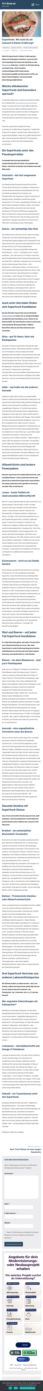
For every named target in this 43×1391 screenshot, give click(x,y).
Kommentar (9, 1173)
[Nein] (41, 1386)
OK (10, 1388)
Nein (15, 1388)
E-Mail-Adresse (10, 1213)
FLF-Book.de (9, 3)
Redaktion (14, 50)
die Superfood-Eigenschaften (26, 103)
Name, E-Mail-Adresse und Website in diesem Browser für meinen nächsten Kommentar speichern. (21, 1235)
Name (6, 1204)
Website (7, 1223)
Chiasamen (6, 65)
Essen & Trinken (16, 47)
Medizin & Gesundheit (31, 47)
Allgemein (6, 47)
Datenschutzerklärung (27, 1388)
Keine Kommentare (26, 50)
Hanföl (29, 992)
